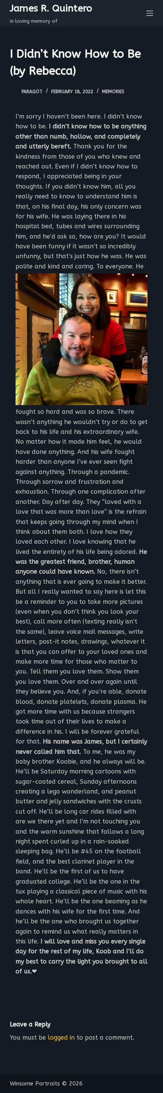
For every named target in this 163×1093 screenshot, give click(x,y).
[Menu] (149, 13)
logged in (61, 1037)
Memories (113, 91)
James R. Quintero (51, 8)
